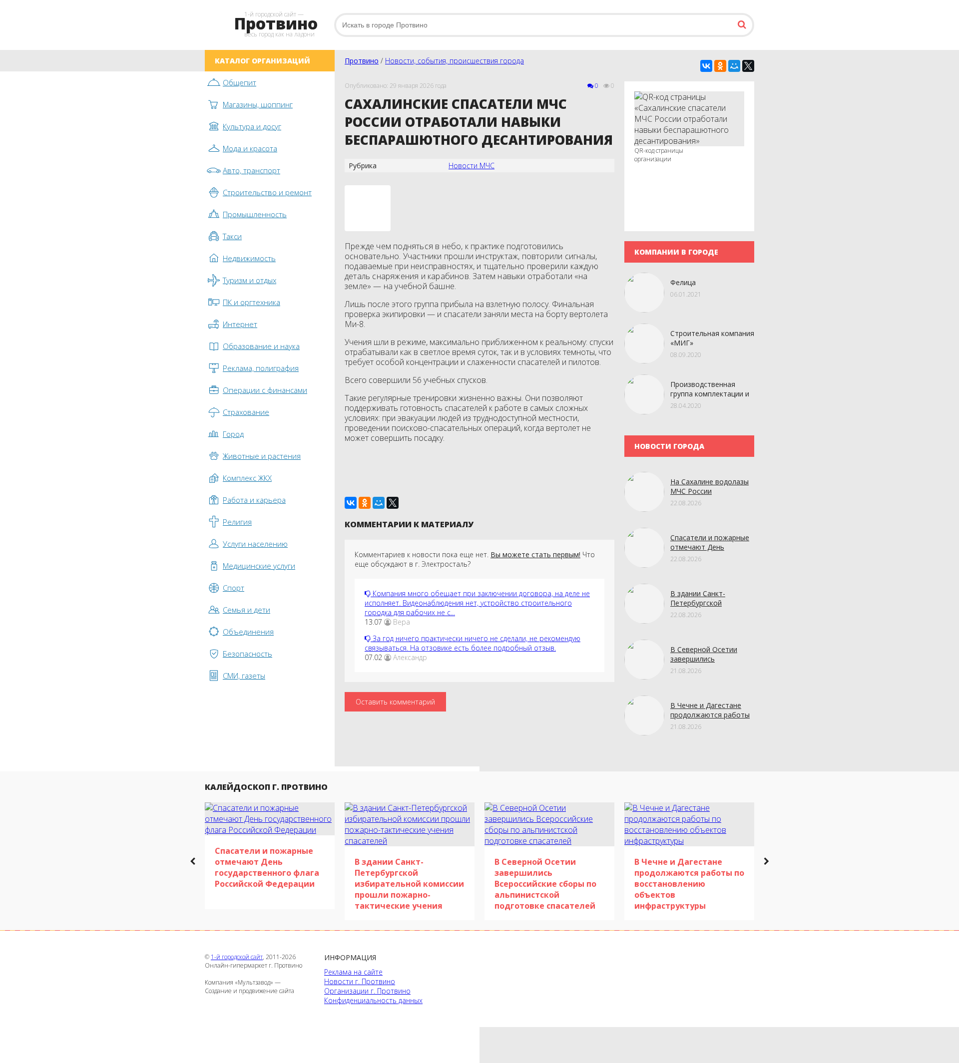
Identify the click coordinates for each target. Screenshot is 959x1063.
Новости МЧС (471, 165)
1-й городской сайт (237, 957)
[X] (748, 66)
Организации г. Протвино (367, 991)
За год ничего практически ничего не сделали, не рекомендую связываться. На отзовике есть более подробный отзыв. (472, 643)
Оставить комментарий (395, 702)
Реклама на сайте (353, 972)
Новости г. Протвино (359, 981)
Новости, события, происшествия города (454, 60)
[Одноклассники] (720, 66)
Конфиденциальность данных (373, 1000)
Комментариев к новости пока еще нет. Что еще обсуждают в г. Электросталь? (475, 559)
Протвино (362, 60)
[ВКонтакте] (706, 66)
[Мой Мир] (734, 66)
